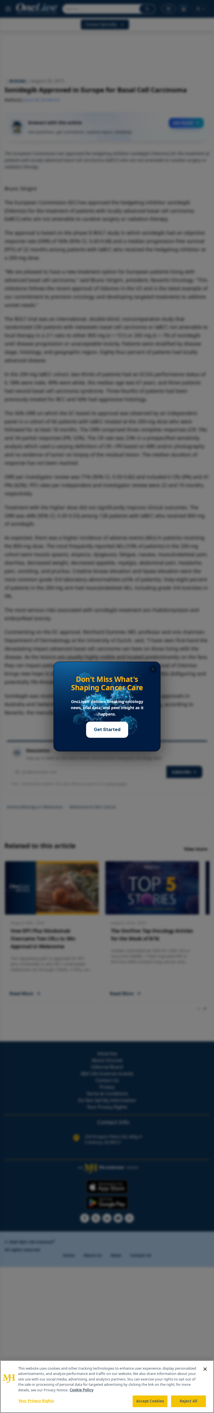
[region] (107, 1386)
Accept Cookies (150, 1401)
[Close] (205, 1369)
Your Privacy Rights (36, 1400)
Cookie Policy (81, 1389)
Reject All (188, 1401)
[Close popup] (153, 669)
